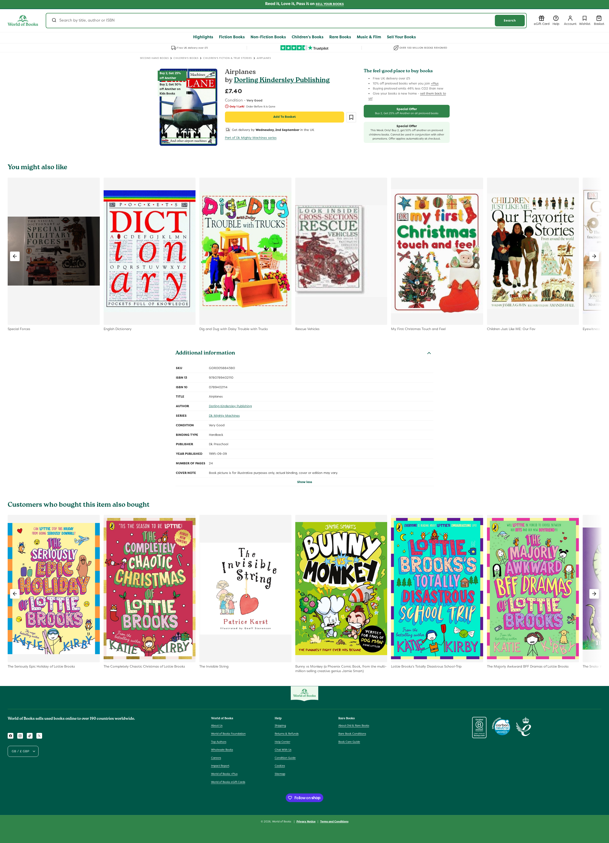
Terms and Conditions (334, 821)
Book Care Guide (349, 741)
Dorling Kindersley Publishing (282, 81)
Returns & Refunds (287, 733)
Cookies (280, 765)
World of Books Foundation (228, 733)
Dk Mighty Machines (224, 415)
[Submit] (53, 20)
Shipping (280, 725)
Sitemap (280, 773)
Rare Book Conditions (352, 733)
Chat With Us (283, 749)
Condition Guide (285, 757)
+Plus (435, 83)
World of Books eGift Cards (228, 782)
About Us (217, 725)
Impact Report (220, 765)
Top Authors (218, 741)
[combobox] (286, 20)
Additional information (205, 353)
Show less (304, 482)
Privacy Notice (306, 821)
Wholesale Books (222, 749)
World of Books (282, 821)
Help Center (282, 741)
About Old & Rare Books (353, 725)
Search (510, 20)
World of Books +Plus (224, 773)
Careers (216, 757)
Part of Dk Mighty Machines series (251, 138)
